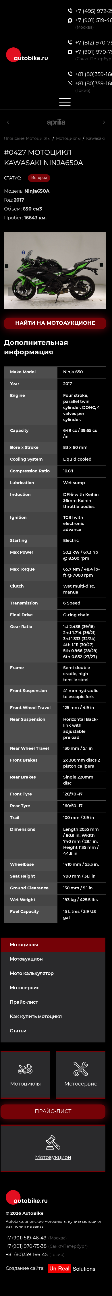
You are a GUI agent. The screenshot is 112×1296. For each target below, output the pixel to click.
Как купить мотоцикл (36, 1016)
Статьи (18, 1031)
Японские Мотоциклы (27, 138)
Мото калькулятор (32, 973)
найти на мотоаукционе (55, 323)
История (39, 177)
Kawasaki (95, 138)
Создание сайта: (25, 1268)
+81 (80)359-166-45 (27, 1254)
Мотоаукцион (26, 959)
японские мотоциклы (45, 1221)
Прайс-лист (24, 1002)
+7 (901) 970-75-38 (26, 1246)
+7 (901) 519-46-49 (26, 1238)
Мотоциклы (24, 944)
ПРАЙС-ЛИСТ (53, 1111)
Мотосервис (24, 987)
